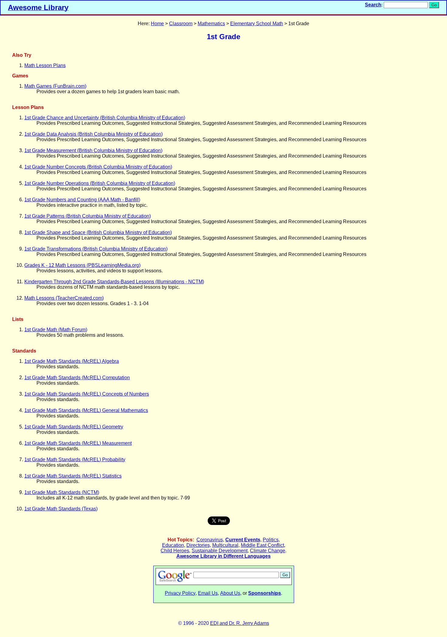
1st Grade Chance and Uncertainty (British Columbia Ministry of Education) (104, 117)
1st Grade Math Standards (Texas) (61, 508)
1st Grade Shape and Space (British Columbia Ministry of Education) (98, 232)
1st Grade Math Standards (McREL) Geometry (73, 426)
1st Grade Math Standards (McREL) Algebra (71, 361)
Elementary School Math (256, 23)
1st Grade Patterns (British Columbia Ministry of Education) (87, 216)
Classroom (180, 23)
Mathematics (211, 23)
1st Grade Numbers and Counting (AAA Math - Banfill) (82, 199)
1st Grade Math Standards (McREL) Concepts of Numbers (86, 394)
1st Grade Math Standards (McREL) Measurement (78, 443)
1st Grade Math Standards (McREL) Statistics (73, 476)
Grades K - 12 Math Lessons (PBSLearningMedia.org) (82, 265)
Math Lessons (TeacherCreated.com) (64, 298)
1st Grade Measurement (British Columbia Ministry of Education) (93, 150)
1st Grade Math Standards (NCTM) (61, 492)
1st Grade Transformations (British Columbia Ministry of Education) (96, 248)
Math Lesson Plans (45, 65)
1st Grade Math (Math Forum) (55, 329)
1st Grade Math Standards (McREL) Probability (74, 459)
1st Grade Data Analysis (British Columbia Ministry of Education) (93, 134)
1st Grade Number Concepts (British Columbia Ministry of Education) (98, 166)
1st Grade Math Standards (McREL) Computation (77, 377)
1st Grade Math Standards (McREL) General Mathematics (86, 410)
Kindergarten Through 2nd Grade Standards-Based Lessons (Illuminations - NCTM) (114, 281)
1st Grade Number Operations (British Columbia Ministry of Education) (99, 183)
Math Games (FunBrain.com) (55, 86)
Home (157, 23)
